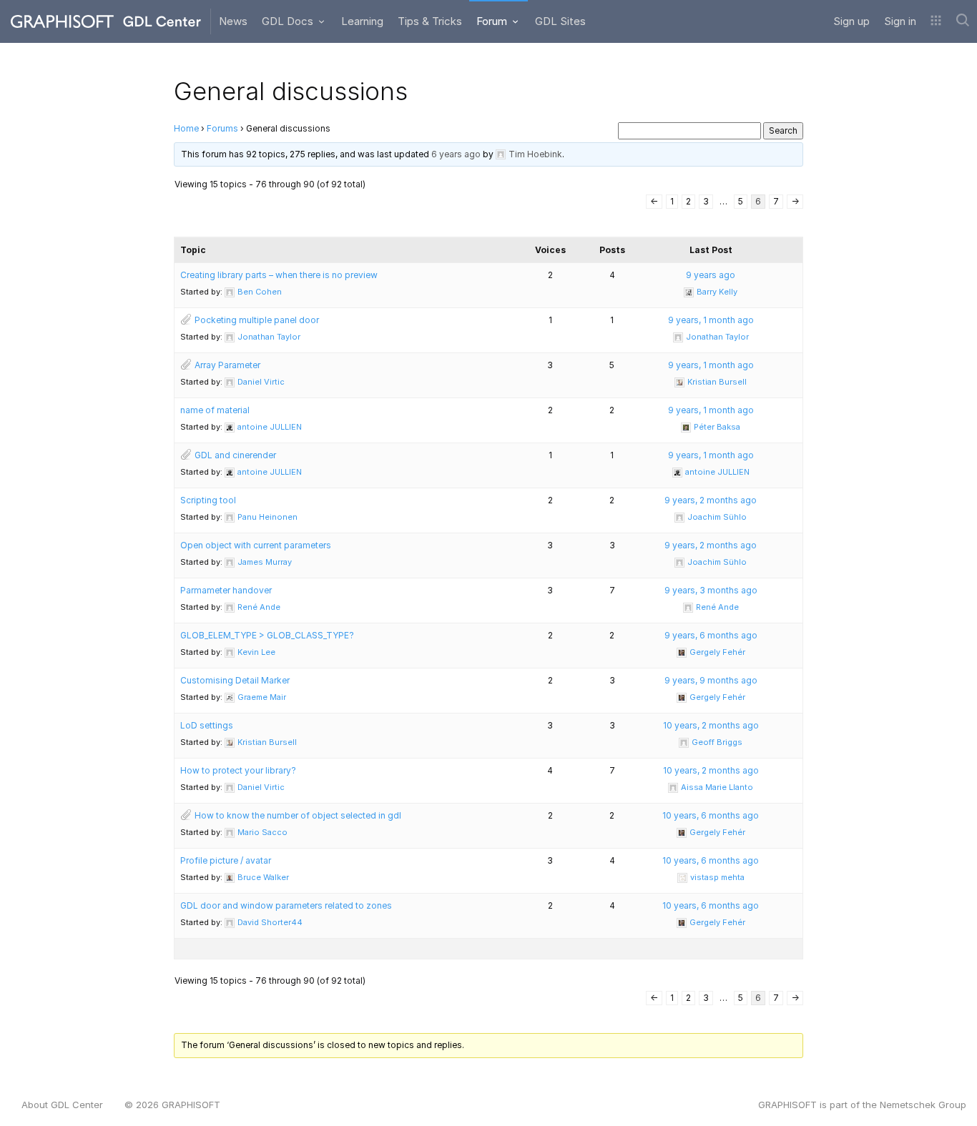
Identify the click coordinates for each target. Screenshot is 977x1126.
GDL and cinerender (235, 455)
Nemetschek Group (923, 1104)
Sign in (900, 21)
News (233, 21)
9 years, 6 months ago (710, 635)
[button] (935, 21)
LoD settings (206, 725)
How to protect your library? (238, 770)
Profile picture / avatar (225, 860)
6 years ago (456, 154)
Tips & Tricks (430, 21)
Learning (362, 21)
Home (186, 128)
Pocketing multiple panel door (257, 320)
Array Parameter (227, 365)
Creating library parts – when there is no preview (279, 275)
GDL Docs (289, 21)
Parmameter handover (226, 590)
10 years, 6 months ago (710, 815)
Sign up (851, 21)
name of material (215, 410)
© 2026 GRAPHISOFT (172, 1104)
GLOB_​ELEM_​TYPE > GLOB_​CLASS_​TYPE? (267, 635)
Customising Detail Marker (235, 680)
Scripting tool (208, 500)
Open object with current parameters (255, 545)
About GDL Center (62, 1104)
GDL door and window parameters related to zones (286, 905)
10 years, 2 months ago (711, 725)
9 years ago (710, 275)
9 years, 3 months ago (710, 590)
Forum (493, 21)
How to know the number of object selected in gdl (298, 815)
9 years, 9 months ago (710, 680)
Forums (222, 128)
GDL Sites (560, 21)
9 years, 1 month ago (711, 320)
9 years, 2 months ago (710, 500)
